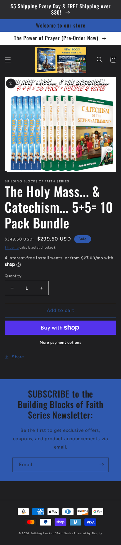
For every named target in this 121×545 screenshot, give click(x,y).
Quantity (13, 276)
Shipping (12, 247)
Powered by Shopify (88, 533)
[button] (8, 59)
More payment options (60, 342)
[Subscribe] (101, 465)
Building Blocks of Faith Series (52, 533)
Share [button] (18, 357)
